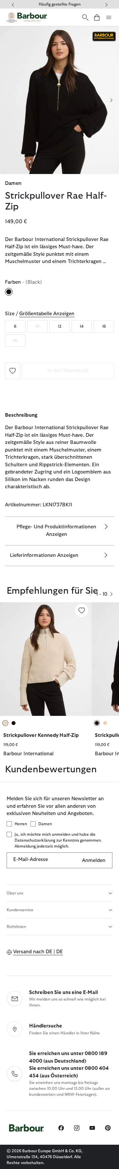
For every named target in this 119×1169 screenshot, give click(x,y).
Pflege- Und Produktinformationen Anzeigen (56, 530)
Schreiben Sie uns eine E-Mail (63, 992)
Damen (13, 183)
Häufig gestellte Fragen (60, 4)
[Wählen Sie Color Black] (9, 292)
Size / (39, 313)
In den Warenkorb (68, 370)
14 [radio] (82, 326)
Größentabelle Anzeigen (46, 313)
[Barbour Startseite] (26, 17)
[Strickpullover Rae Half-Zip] (12, 370)
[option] (46, 683)
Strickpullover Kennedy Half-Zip (41, 735)
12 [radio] (59, 326)
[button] (111, 594)
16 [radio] (104, 326)
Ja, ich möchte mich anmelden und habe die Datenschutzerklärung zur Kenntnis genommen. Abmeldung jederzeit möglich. (58, 840)
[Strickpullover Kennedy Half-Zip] (81, 610)
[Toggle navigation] (108, 17)
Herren (21, 824)
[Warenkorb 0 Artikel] (97, 17)
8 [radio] (15, 326)
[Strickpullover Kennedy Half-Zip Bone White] (46, 659)
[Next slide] (111, 100)
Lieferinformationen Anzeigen (44, 555)
